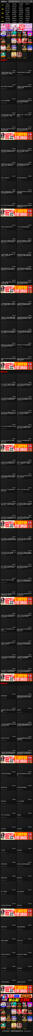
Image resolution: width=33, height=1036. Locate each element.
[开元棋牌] (16, 998)
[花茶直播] (16, 27)
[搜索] (31, 1)
